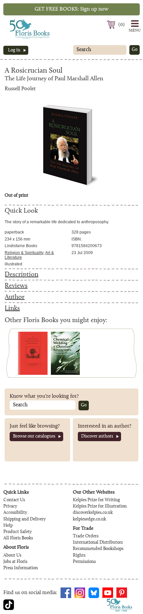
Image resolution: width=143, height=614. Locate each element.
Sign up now (71, 9)
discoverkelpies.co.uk (93, 513)
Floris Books (17, 21)
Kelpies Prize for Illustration (100, 506)
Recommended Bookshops (98, 549)
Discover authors (97, 436)
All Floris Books (18, 538)
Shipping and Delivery (24, 519)
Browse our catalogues (34, 436)
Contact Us (14, 500)
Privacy (10, 506)
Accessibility (15, 513)
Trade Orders (85, 536)
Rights (79, 555)
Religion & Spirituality (24, 252)
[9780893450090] (33, 353)
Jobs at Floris (15, 562)
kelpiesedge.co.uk (89, 519)
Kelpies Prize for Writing (96, 500)
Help (8, 525)
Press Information (20, 568)
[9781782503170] (65, 353)
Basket (112, 24)
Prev (13, 353)
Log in (14, 50)
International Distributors (98, 542)
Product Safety (17, 532)
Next (130, 353)
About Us (12, 555)
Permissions (84, 562)
